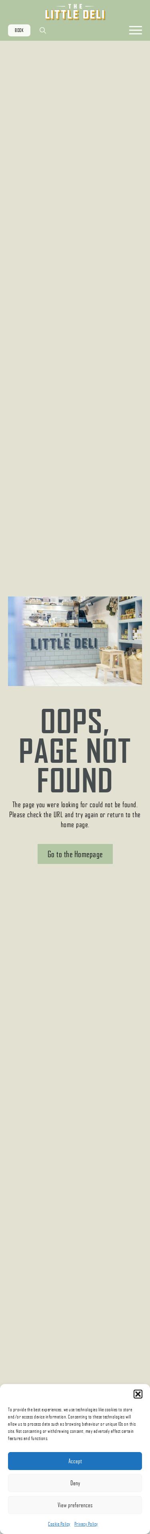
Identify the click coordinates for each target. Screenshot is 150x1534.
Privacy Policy (86, 1524)
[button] (138, 1394)
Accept (75, 1460)
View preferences (75, 1504)
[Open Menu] (135, 30)
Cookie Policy (59, 1524)
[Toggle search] (42, 30)
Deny (75, 1482)
